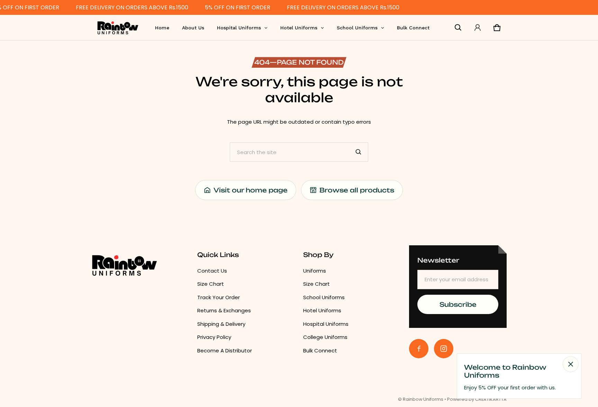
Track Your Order (218, 297)
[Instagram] (443, 348)
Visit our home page (251, 190)
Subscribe (458, 304)
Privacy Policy (214, 337)
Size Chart (210, 283)
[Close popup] (570, 364)
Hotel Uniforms (322, 310)
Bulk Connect (320, 350)
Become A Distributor (224, 350)
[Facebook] (418, 348)
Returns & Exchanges (224, 310)
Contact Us (212, 270)
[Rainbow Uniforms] (117, 27)
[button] (458, 27)
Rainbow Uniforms (423, 399)
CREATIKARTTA (491, 399)
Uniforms (314, 270)
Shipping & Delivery (221, 324)
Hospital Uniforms (325, 324)
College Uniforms (325, 337)
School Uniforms (324, 297)
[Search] (358, 152)
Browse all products (356, 190)
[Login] (477, 27)
